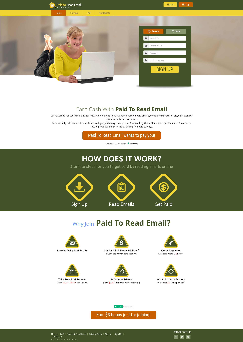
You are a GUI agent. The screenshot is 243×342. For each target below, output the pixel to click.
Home (59, 13)
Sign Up (185, 4)
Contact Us (104, 13)
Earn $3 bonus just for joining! (123, 314)
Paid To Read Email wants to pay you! (121, 135)
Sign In (170, 4)
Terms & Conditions (76, 334)
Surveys (74, 13)
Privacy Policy (95, 334)
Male (178, 31)
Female (155, 31)
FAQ (88, 13)
